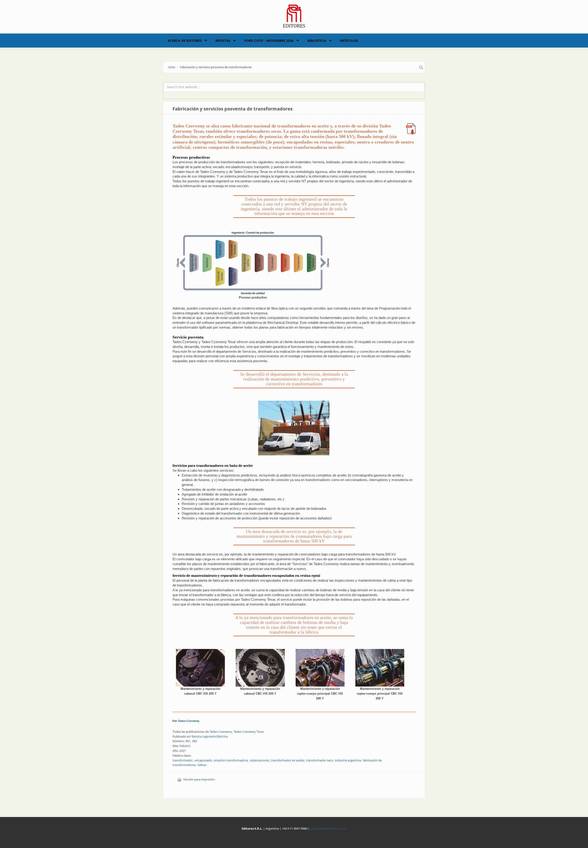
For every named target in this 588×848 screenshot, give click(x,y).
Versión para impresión (199, 779)
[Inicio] (294, 16)
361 (187, 741)
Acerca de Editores (185, 40)
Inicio (171, 67)
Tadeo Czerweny (188, 721)
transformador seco (319, 760)
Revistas (222, 40)
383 (194, 741)
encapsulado (203, 760)
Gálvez (202, 765)
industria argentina (348, 760)
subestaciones (259, 760)
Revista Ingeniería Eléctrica (210, 736)
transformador (182, 760)
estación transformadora (231, 760)
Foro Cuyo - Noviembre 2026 (269, 40)
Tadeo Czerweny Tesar (249, 732)
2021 (182, 751)
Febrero (185, 746)
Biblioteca (316, 40)
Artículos (349, 40)
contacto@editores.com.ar (328, 828)
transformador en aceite (287, 760)
